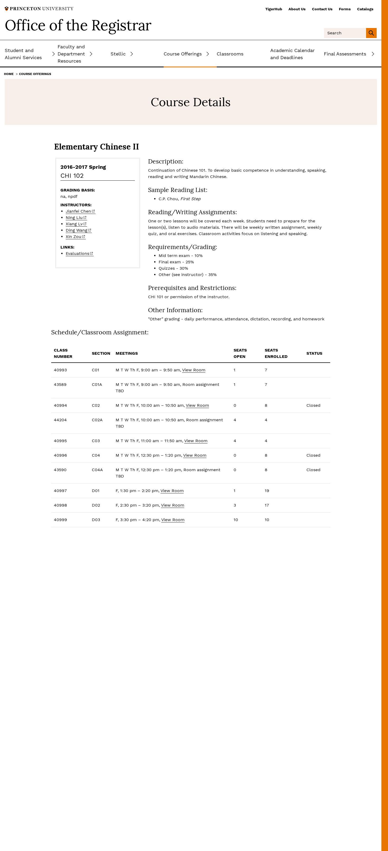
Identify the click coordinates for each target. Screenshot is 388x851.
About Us (297, 9)
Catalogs (365, 9)
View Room (193, 369)
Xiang (74, 223)
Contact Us (322, 9)
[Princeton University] (39, 8)
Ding (76, 230)
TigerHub (273, 9)
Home (9, 74)
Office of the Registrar (78, 25)
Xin (73, 236)
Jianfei (78, 211)
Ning (74, 217)
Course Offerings (35, 74)
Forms (345, 9)
